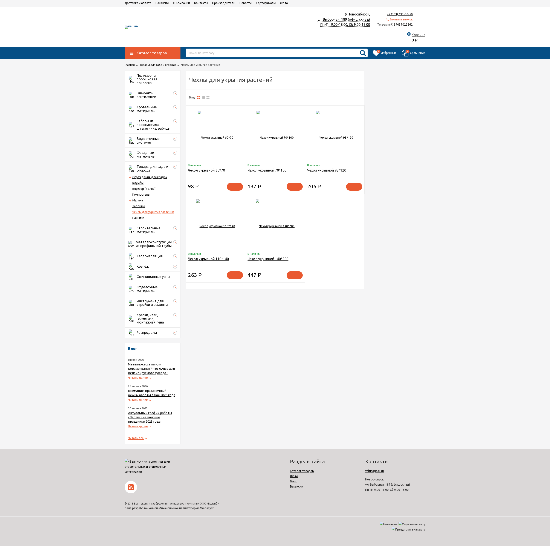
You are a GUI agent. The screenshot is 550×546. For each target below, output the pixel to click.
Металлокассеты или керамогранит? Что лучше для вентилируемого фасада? (151, 368)
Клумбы (138, 183)
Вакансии (162, 3)
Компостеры (141, 194)
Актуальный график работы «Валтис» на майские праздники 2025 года (150, 417)
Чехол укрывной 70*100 (267, 170)
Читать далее (138, 377)
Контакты (201, 3)
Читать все (136, 438)
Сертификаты (266, 3)
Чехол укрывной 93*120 (326, 170)
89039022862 (403, 24)
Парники (138, 217)
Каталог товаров (302, 471)
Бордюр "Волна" (144, 188)
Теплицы (138, 206)
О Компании (181, 3)
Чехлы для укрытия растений (153, 212)
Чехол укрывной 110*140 (208, 259)
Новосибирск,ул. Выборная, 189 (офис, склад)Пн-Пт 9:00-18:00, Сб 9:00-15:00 (344, 19)
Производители (223, 3)
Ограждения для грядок (149, 177)
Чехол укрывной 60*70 (206, 170)
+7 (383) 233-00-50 (400, 14)
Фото (284, 3)
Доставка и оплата (138, 3)
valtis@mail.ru (374, 471)
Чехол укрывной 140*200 (268, 259)
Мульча (137, 200)
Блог (293, 481)
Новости (246, 3)
